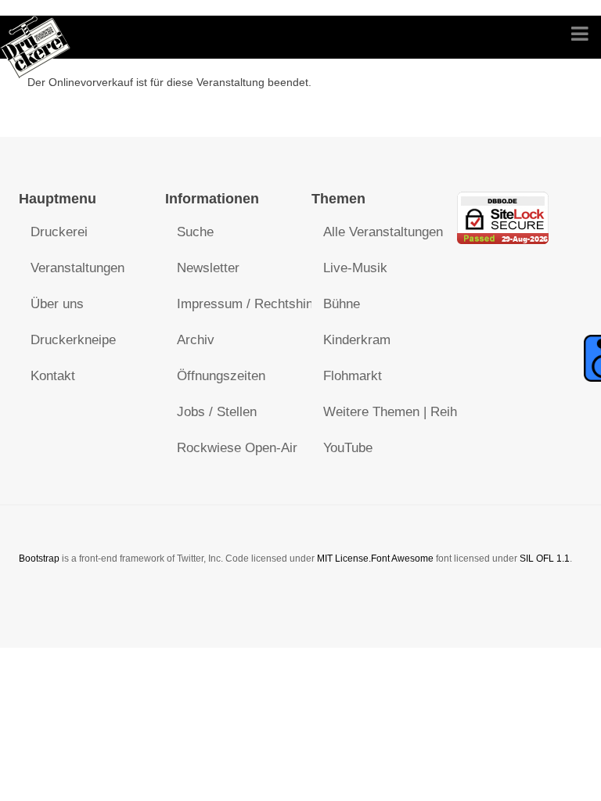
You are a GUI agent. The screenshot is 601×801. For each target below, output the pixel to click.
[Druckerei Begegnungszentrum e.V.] (35, 37)
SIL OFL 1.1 (545, 558)
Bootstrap (39, 558)
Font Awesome (402, 558)
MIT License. (344, 558)
